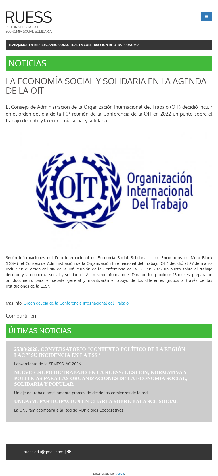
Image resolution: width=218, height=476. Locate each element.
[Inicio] (29, 22)
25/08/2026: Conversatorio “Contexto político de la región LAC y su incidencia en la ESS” (99, 352)
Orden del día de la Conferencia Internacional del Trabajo (76, 303)
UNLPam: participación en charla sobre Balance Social (96, 401)
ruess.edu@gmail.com (43, 452)
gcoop (120, 474)
